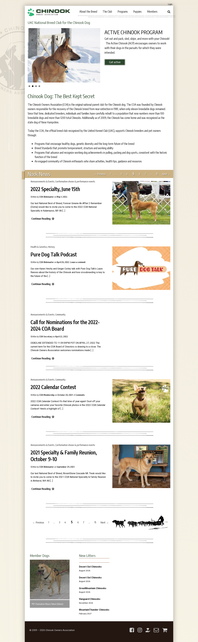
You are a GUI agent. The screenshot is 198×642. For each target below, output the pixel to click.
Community (60, 314)
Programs (123, 11)
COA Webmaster (46, 197)
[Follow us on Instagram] (139, 627)
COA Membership (47, 395)
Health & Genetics (39, 246)
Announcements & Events (42, 181)
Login (170, 4)
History (51, 246)
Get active (114, 62)
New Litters (87, 555)
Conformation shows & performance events (75, 181)
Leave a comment (78, 262)
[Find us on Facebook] (132, 627)
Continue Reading (41, 218)
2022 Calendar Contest (53, 387)
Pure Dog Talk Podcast (54, 254)
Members (152, 11)
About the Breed (88, 11)
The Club (107, 11)
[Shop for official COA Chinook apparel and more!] (165, 627)
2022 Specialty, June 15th (55, 189)
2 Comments (79, 395)
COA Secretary (45, 336)
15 (157, 174)
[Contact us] (156, 627)
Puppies (137, 11)
